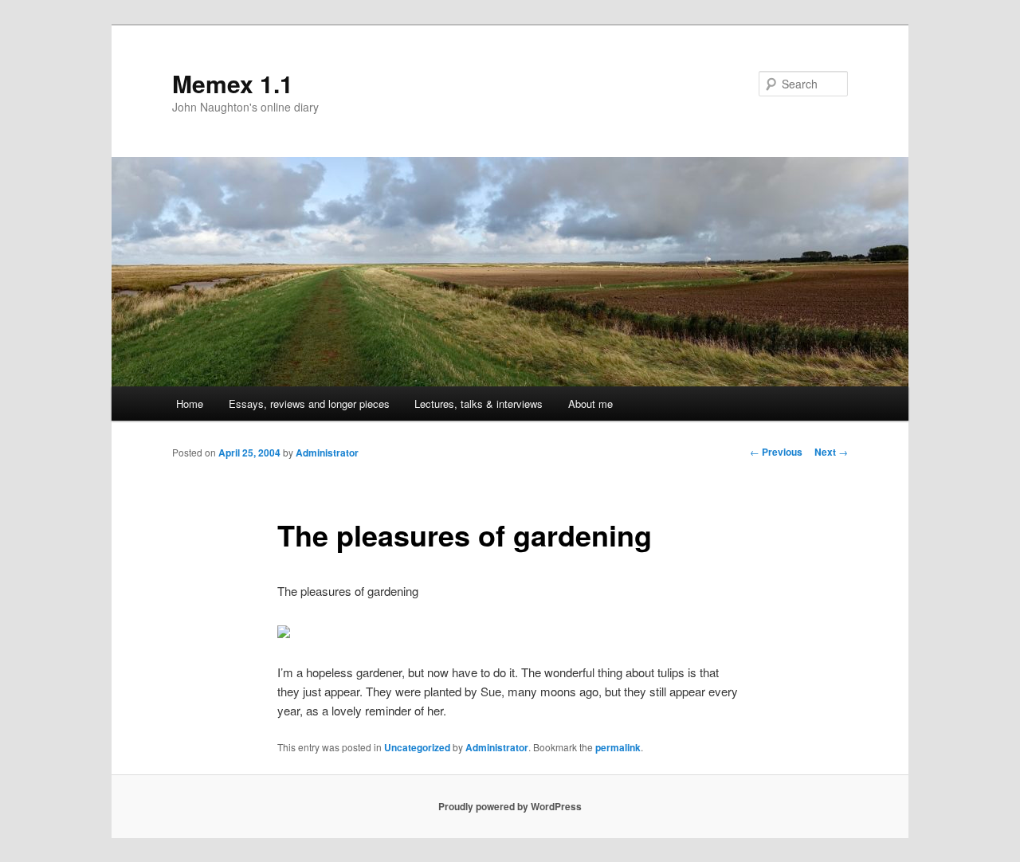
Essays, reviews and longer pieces (309, 403)
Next (831, 452)
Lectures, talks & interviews (478, 403)
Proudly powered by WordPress (510, 806)
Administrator (327, 452)
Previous (776, 452)
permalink (618, 747)
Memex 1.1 (232, 83)
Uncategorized (417, 747)
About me (590, 403)
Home (189, 403)
